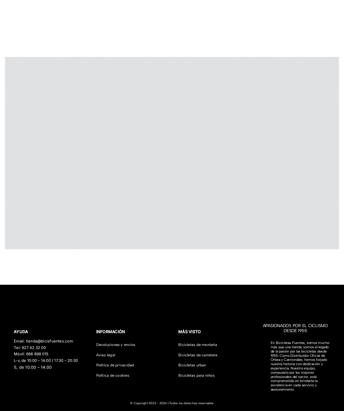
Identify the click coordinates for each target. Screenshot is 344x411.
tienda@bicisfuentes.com (49, 341)
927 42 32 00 (34, 347)
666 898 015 (37, 354)
